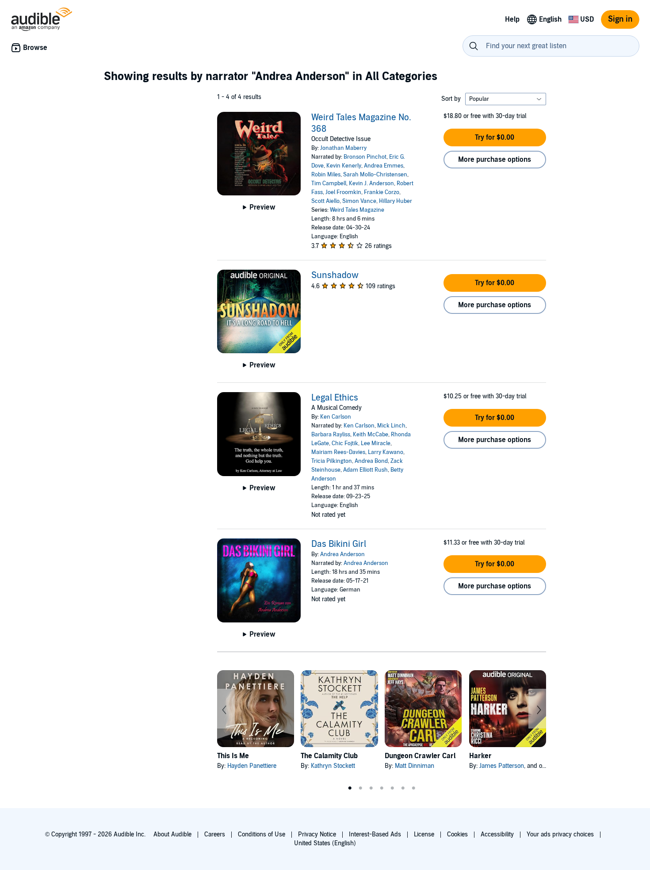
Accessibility (497, 834)
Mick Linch (391, 425)
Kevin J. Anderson (371, 183)
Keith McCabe (370, 434)
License (424, 834)
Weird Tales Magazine (357, 210)
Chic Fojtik (345, 443)
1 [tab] (349, 788)
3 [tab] (371, 788)
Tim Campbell (328, 183)
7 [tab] (413, 788)
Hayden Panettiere (251, 766)
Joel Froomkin (343, 192)
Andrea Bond (371, 461)
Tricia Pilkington (331, 461)
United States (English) (325, 843)
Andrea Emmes (383, 165)
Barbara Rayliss (330, 434)
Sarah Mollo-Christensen (375, 174)
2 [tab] (360, 788)
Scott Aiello (325, 201)
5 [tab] (392, 788)
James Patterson (501, 766)
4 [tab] (381, 788)
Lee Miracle (375, 443)
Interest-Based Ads (375, 834)
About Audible (172, 834)
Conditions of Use (261, 834)
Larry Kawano (385, 452)
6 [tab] (402, 788)
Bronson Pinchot (365, 156)
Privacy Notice (317, 834)
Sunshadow (335, 275)
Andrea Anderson (342, 554)
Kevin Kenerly (343, 165)
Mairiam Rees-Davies (338, 452)
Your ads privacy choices (560, 834)
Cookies (457, 834)
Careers (214, 834)
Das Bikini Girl (338, 544)
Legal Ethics (334, 398)
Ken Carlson (335, 416)
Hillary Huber (395, 201)
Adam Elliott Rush (365, 469)
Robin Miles (325, 174)
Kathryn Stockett (333, 766)
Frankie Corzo (381, 192)
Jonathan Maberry (343, 148)
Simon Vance (359, 201)
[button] (495, 137)
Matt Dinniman (414, 766)
